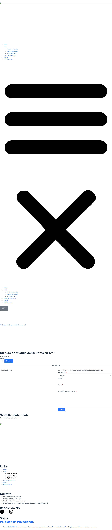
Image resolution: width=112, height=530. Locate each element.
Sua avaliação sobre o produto (67, 391)
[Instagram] (11, 512)
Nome (60, 378)
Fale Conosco (8, 60)
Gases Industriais (12, 49)
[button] (56, 174)
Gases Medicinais (12, 51)
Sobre (6, 57)
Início (5, 44)
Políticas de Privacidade (17, 522)
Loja (5, 47)
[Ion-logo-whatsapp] (7, 512)
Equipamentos (11, 53)
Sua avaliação (62, 372)
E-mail (60, 385)
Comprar (8, 361)
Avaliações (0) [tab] (56, 365)
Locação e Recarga (10, 55)
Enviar (62, 409)
